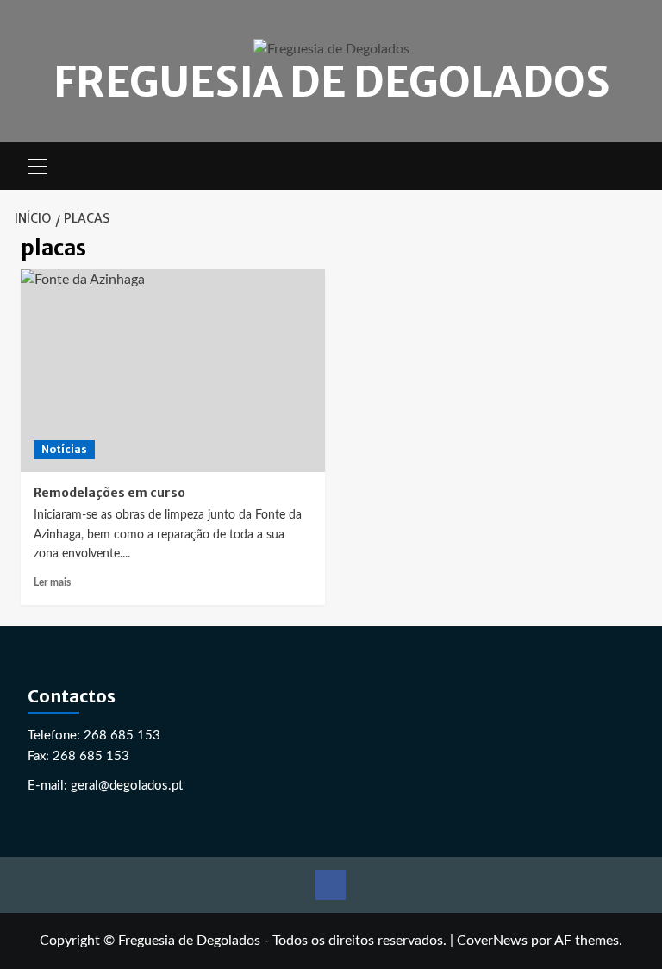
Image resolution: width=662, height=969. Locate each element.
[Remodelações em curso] (173, 370)
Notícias (64, 449)
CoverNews (492, 940)
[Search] (630, 166)
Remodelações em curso (109, 492)
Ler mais (52, 582)
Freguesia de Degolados (331, 82)
